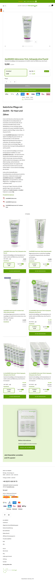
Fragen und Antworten (27, 447)
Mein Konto (5, 551)
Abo (4, 544)
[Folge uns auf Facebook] (5, 515)
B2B (4, 541)
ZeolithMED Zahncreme (11, 198)
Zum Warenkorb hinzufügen (27, 90)
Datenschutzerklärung (8, 528)
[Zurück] (5, 46)
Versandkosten (6, 260)
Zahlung (5, 559)
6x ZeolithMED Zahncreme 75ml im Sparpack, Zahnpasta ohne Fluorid (14, 374)
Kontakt (4, 562)
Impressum (5, 522)
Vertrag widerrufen (7, 564)
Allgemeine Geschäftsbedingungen (10, 525)
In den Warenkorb (14, 271)
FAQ (4, 553)
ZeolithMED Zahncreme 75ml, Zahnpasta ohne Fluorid (26, 59)
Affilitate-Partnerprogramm (9, 536)
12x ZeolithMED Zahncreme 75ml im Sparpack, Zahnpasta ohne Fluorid (40, 374)
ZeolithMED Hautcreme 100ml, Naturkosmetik (40, 251)
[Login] (49, 5)
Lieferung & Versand (7, 556)
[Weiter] (49, 46)
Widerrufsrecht (6, 533)
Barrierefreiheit (6, 530)
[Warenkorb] (51, 5)
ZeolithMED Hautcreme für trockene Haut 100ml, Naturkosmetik (14, 311)
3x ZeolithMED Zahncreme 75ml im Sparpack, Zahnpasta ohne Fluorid (40, 311)
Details (27, 86)
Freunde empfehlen (7, 539)
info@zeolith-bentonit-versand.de (10, 485)
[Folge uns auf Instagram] (9, 515)
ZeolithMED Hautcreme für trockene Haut (14, 206)
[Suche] (5, 5)
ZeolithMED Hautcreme (11, 202)
